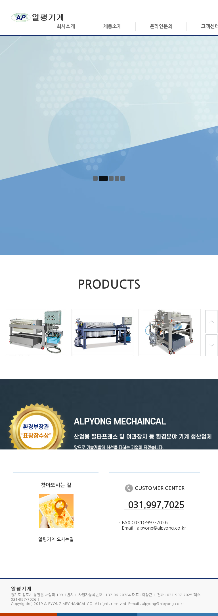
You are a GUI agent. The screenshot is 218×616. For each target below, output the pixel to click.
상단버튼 (211, 321)
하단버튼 (211, 345)
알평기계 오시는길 (56, 539)
